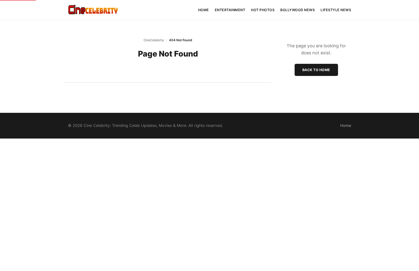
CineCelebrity (154, 40)
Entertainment (230, 10)
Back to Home (316, 70)
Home (203, 10)
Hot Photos (262, 10)
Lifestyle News (336, 10)
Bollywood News (297, 10)
